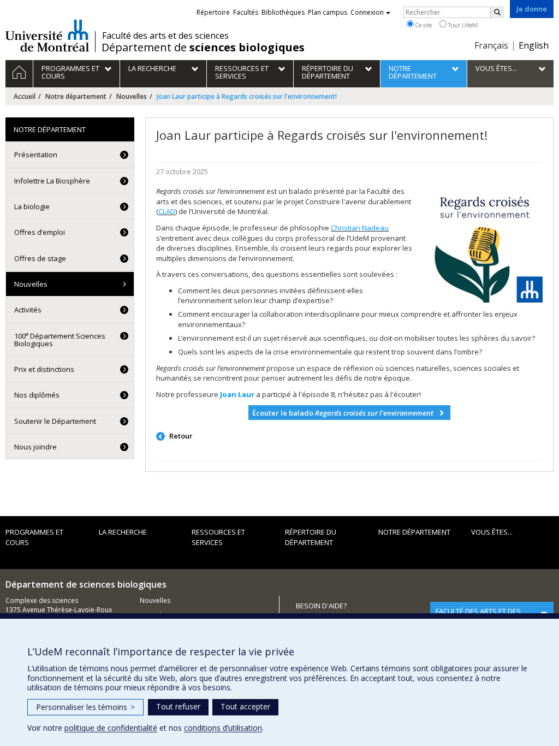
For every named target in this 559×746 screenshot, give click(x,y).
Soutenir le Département (55, 421)
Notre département (75, 96)
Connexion (367, 12)
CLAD (166, 211)
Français (491, 45)
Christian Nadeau (360, 228)
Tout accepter (245, 706)
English (534, 45)
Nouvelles (131, 96)
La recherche (123, 532)
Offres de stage (40, 258)
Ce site (423, 25)
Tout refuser (178, 706)
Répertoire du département (310, 537)
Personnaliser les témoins (85, 707)
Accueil (24, 96)
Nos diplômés (37, 395)
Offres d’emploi (39, 232)
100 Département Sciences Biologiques (59, 339)
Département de (203, 47)
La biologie (32, 206)
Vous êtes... (492, 532)
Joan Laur (237, 394)
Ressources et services (218, 537)
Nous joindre (35, 447)
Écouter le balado (342, 413)
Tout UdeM (462, 25)
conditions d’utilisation (223, 728)
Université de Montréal (47, 35)
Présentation (35, 154)
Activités (27, 310)
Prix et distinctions (44, 369)
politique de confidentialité (110, 728)
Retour (180, 436)
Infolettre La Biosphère (52, 181)
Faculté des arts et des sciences (165, 35)
